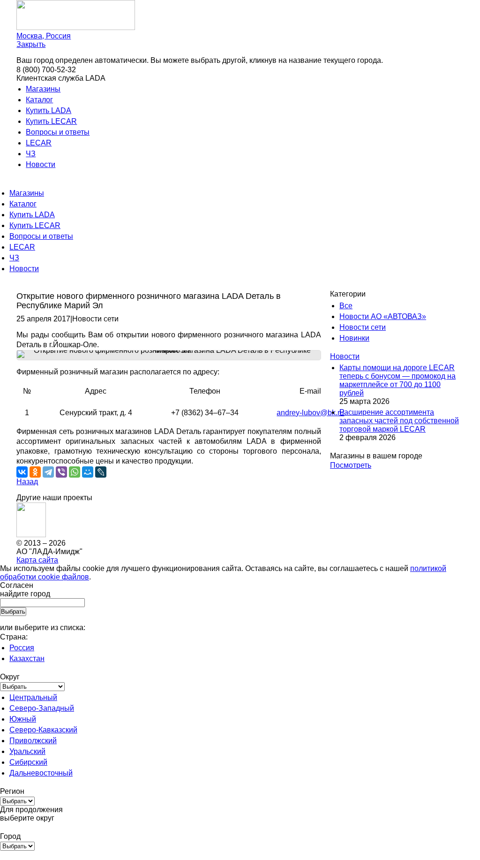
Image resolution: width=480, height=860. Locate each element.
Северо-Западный (41, 708)
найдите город (25, 594)
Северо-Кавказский (43, 730)
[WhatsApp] (74, 472)
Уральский (27, 751)
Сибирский (28, 762)
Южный (22, 719)
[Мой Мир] (87, 472)
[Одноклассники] (35, 472)
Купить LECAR (51, 121)
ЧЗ (31, 154)
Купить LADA (48, 110)
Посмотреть (350, 465)
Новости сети (362, 327)
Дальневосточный (41, 773)
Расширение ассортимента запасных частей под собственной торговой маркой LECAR (399, 420)
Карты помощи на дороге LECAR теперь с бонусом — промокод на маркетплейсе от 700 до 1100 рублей (397, 380)
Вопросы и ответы (58, 132)
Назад (27, 482)
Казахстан (27, 658)
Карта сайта (37, 560)
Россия (21, 648)
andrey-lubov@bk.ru (310, 413)
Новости (40, 164)
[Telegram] (48, 472)
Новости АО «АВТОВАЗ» (382, 316)
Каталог (39, 100)
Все (345, 306)
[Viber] (61, 472)
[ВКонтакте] (22, 472)
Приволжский (33, 741)
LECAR (39, 143)
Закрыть (30, 44)
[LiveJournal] (100, 472)
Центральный (33, 697)
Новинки (354, 338)
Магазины (43, 89)
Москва (43, 36)
